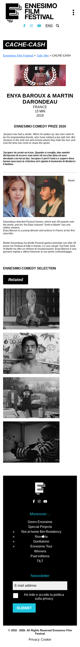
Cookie (46, 639)
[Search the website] (57, 26)
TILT (40, 561)
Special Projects (40, 526)
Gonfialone (41, 541)
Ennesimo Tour (41, 546)
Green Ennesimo (40, 522)
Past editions (40, 556)
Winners (40, 551)
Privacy (34, 639)
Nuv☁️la (41, 536)
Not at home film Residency (41, 531)
